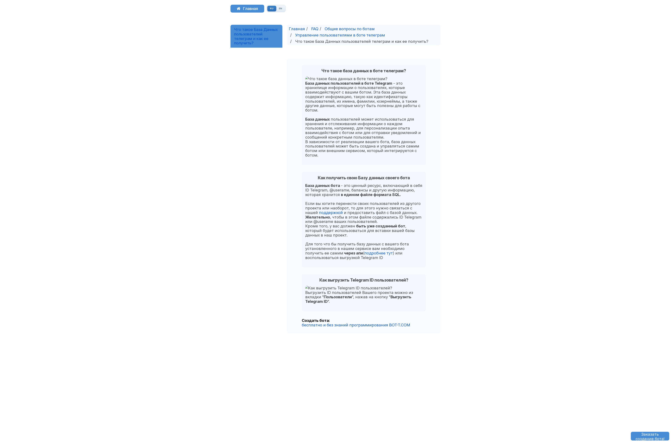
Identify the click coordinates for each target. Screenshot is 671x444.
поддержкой (331, 212)
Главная (250, 8)
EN (280, 8)
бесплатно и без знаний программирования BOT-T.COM (356, 325)
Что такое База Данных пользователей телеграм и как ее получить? (256, 36)
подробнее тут (378, 253)
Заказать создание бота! (650, 436)
